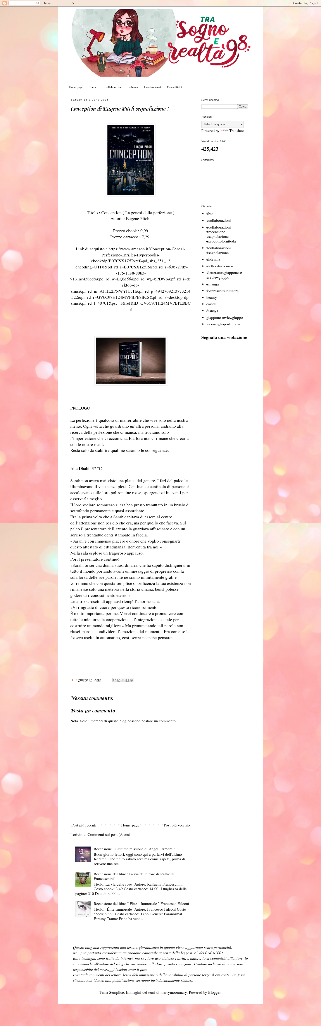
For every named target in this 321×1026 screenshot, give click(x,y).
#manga (212, 284)
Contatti (93, 87)
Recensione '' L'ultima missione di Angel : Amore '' (134, 848)
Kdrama (133, 87)
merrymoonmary (173, 992)
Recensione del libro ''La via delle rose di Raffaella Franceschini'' (134, 876)
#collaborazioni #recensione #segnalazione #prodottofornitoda (221, 234)
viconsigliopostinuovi (223, 323)
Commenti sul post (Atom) (109, 834)
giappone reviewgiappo (224, 317)
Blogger (214, 992)
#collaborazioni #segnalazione (218, 250)
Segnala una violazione (224, 337)
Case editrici (174, 87)
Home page (76, 87)
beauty (211, 297)
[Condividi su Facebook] (127, 680)
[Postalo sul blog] (119, 680)
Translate (236, 130)
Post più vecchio (177, 825)
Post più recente (84, 825)
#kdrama (213, 259)
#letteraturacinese (220, 265)
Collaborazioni (114, 87)
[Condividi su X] (123, 680)
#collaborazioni (218, 220)
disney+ (212, 310)
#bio (209, 213)
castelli (211, 303)
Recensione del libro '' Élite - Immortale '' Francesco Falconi (141, 903)
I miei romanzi (152, 87)
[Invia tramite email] (114, 680)
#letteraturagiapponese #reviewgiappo (224, 275)
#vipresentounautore (222, 290)
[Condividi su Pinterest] (131, 680)
